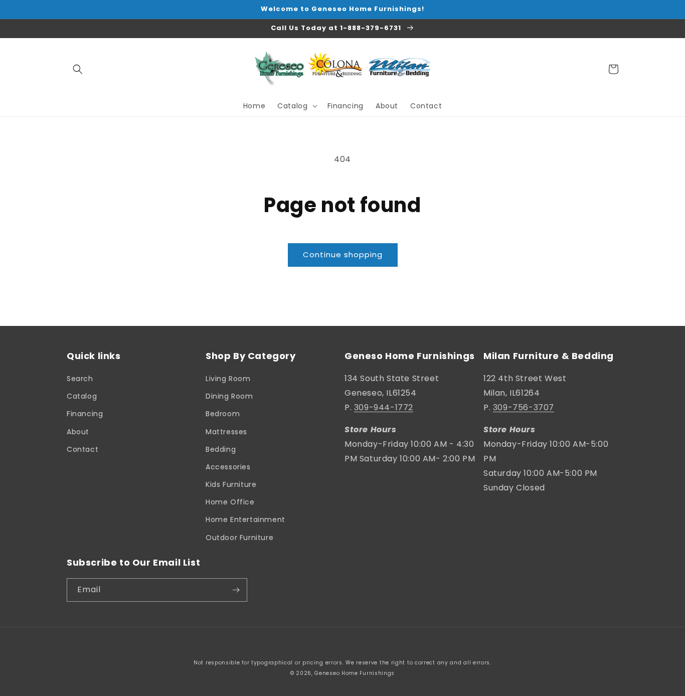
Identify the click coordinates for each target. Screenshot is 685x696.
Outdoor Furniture (239, 538)
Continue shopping (343, 254)
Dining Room (229, 396)
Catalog (82, 396)
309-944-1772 (383, 407)
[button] (78, 69)
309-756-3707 (523, 407)
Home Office (230, 502)
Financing (85, 414)
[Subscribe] (236, 590)
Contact (82, 449)
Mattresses (226, 432)
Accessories (228, 467)
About (78, 432)
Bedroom (223, 414)
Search (80, 379)
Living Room (228, 379)
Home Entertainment (245, 519)
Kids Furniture (231, 484)
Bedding (221, 449)
